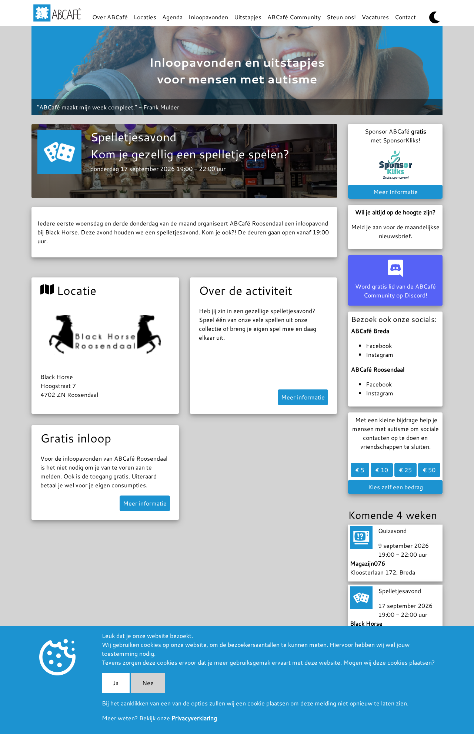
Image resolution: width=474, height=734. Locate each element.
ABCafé (57, 13)
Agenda (172, 17)
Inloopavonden (208, 17)
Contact (405, 17)
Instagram (379, 354)
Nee (148, 682)
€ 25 (405, 469)
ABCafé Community (294, 17)
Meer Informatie (395, 191)
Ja (115, 682)
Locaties (145, 17)
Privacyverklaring (194, 718)
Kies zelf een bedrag (395, 487)
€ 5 (360, 469)
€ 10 (381, 469)
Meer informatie (303, 397)
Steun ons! (341, 17)
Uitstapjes (247, 17)
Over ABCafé (110, 17)
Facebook (379, 345)
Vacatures (375, 17)
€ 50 (429, 469)
